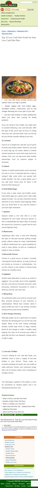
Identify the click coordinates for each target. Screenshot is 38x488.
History (14, 483)
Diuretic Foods (10, 449)
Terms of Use (9, 486)
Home (4, 31)
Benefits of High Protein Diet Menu (14, 401)
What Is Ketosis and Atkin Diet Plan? (15, 398)
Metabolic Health (9, 442)
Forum (23, 486)
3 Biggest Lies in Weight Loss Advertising (16, 474)
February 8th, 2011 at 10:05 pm (9, 430)
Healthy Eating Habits (12, 451)
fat (13, 150)
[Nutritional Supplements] (8, 4)
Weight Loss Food (11, 462)
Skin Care (4, 21)
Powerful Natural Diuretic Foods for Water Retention (19, 476)
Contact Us (30, 486)
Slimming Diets (7, 33)
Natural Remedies (15, 21)
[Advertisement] (20, 60)
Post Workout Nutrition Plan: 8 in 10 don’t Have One (19, 468)
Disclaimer (22, 483)
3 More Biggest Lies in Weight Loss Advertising (17, 472)
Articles (8, 483)
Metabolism (5, 19)
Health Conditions (7, 16)
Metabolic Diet (22, 31)
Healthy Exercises (10, 444)
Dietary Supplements (8, 13)
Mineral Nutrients (11, 455)
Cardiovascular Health (18, 19)
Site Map (17, 486)
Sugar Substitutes (11, 460)
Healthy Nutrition (20, 16)
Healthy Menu (10, 453)
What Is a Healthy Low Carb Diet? (14, 404)
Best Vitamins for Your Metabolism (14, 470)
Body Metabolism (9, 440)
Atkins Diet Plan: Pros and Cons (13, 412)
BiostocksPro (5, 24)
